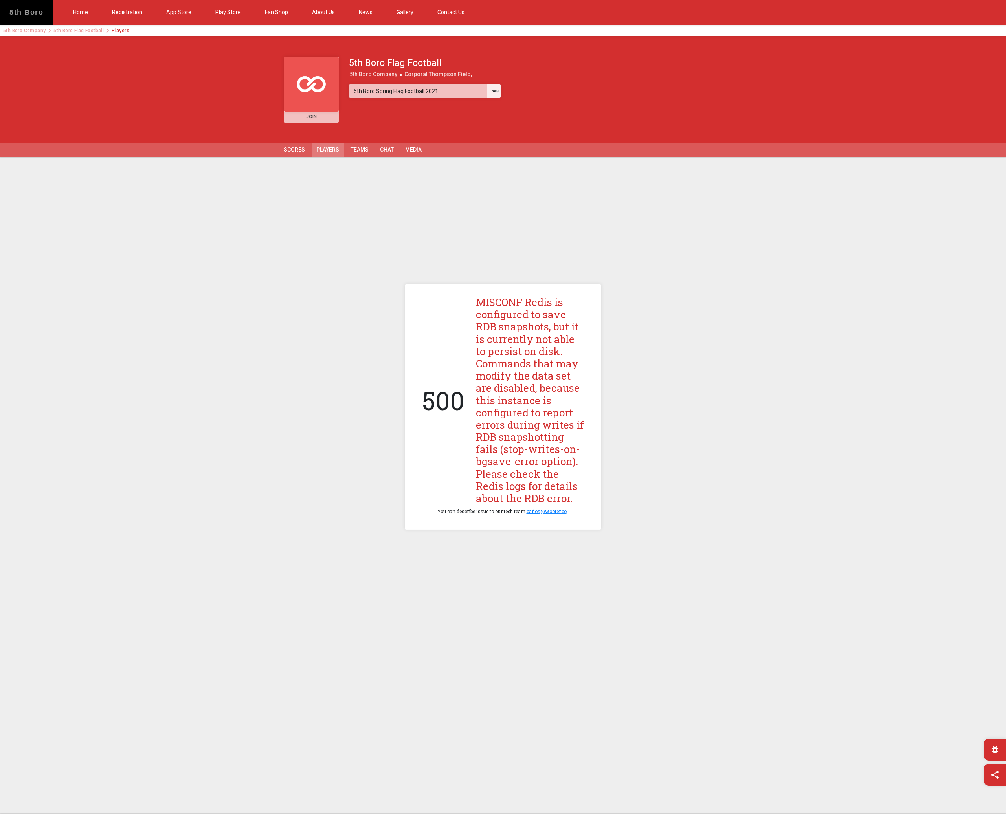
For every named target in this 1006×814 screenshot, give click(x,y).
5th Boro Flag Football (78, 30)
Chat (387, 150)
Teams (360, 150)
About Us (323, 12)
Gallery (405, 12)
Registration (127, 12)
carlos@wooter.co (547, 511)
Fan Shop (276, 12)
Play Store (228, 12)
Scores (294, 150)
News (366, 12)
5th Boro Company (24, 30)
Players (327, 150)
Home (80, 12)
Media (413, 150)
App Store (178, 12)
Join (311, 116)
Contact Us (450, 12)
